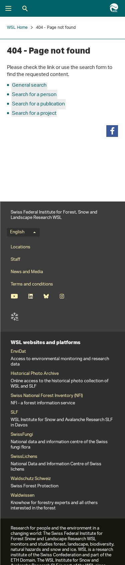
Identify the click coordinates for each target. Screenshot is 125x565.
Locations (20, 247)
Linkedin (30, 296)
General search (29, 85)
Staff (15, 259)
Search (25, 8)
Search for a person (34, 95)
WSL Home (17, 27)
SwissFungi (22, 434)
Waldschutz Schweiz (31, 479)
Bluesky (46, 296)
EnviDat (18, 351)
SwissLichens (24, 457)
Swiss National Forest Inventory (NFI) (47, 396)
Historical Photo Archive (35, 374)
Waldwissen (22, 495)
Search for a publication (38, 104)
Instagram (62, 296)
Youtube (14, 296)
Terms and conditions (32, 284)
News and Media (27, 272)
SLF (15, 316)
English (17, 232)
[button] (112, 131)
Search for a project (34, 113)
